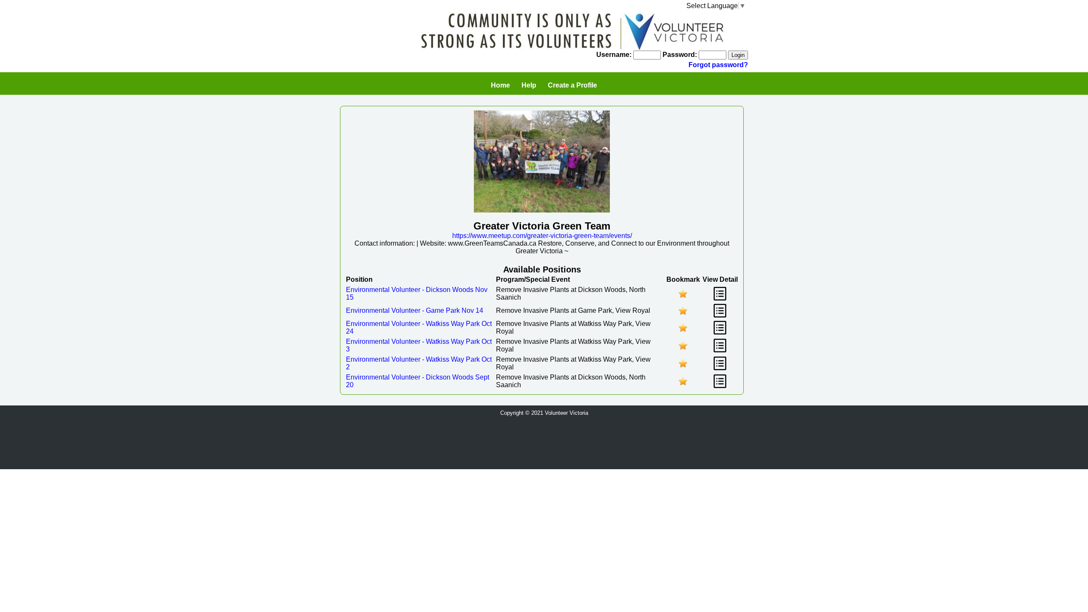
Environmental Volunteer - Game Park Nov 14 (414, 310)
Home (500, 85)
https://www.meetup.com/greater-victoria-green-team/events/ (542, 235)
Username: (614, 54)
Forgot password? (718, 64)
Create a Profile (572, 85)
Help (528, 85)
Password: (680, 54)
